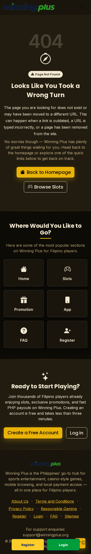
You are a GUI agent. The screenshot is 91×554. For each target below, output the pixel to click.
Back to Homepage (49, 172)
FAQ (54, 516)
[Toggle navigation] (82, 7)
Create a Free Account (33, 432)
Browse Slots (48, 187)
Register (19, 516)
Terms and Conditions (54, 501)
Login (38, 516)
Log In (76, 433)
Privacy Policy (21, 508)
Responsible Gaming (59, 508)
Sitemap (72, 516)
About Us (19, 501)
